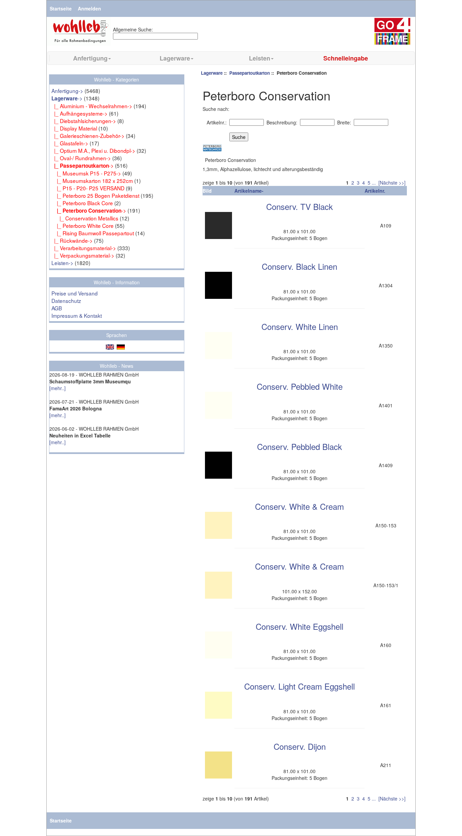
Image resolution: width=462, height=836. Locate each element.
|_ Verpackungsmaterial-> (82, 255)
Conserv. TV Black (299, 206)
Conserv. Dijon (300, 746)
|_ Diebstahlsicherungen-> (83, 120)
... (374, 182)
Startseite (61, 8)
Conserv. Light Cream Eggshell (299, 686)
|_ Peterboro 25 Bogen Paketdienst (95, 195)
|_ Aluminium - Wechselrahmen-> (91, 106)
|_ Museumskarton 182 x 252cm (92, 180)
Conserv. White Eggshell (299, 626)
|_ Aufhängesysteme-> (79, 113)
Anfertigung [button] (90, 58)
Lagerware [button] (175, 58)
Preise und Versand (74, 293)
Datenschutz (66, 300)
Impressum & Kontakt (76, 315)
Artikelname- (248, 190)
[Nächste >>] (392, 182)
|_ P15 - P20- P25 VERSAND (87, 188)
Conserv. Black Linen (299, 266)
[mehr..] (57, 388)
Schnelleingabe (345, 58)
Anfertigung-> (67, 90)
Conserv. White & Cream (299, 506)
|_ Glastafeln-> (69, 143)
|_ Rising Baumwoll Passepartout (92, 233)
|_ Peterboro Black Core (82, 203)
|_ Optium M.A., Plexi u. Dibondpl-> (93, 150)
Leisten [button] (259, 58)
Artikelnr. (375, 190)
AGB (56, 308)
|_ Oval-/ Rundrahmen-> (81, 158)
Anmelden (89, 8)
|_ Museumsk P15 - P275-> (86, 173)
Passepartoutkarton (249, 73)
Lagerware (212, 73)
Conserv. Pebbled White (300, 386)
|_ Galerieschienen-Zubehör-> (87, 135)
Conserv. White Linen (299, 326)
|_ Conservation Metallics (84, 218)
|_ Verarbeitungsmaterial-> (83, 248)
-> (67, 98)
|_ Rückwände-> (72, 240)
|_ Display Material (74, 128)
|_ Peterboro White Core (82, 225)
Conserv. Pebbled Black (299, 446)
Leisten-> (62, 262)
